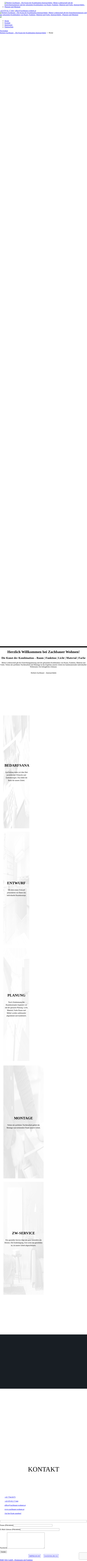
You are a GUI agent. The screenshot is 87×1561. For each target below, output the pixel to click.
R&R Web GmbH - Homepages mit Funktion (16, 1560)
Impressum (8, 25)
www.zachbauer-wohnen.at (14, 1509)
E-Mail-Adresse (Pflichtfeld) (10, 1529)
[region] (43, 340)
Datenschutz (9, 27)
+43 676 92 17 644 (7, 11)
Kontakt (7, 23)
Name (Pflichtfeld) (6, 1525)
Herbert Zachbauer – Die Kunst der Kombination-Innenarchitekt (23, 33)
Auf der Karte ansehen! (13, 1513)
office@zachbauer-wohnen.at (25, 11)
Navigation (4, 31)
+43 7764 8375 (10, 1497)
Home (7, 21)
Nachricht (3, 1548)
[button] (43, 641)
